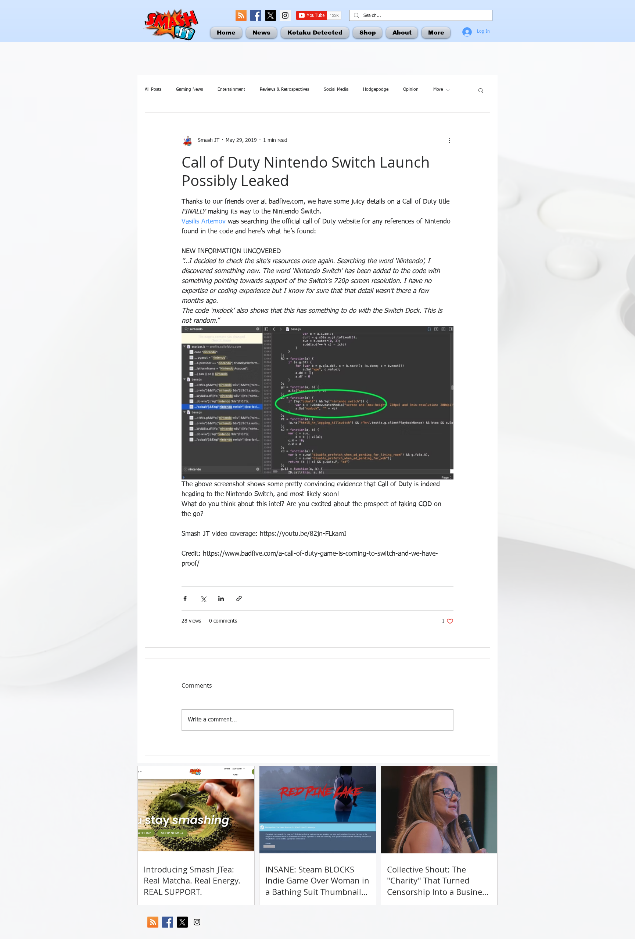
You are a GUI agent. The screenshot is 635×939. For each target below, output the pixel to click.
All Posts (153, 89)
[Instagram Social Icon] (285, 15)
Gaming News (189, 89)
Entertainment (231, 89)
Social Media (336, 89)
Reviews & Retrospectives (284, 89)
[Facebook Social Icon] (255, 15)
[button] (480, 90)
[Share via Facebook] (185, 598)
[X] (270, 15)
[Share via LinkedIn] (221, 598)
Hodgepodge (375, 89)
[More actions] (449, 140)
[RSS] (241, 15)
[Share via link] (239, 598)
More (438, 89)
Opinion (411, 89)
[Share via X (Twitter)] (203, 598)
